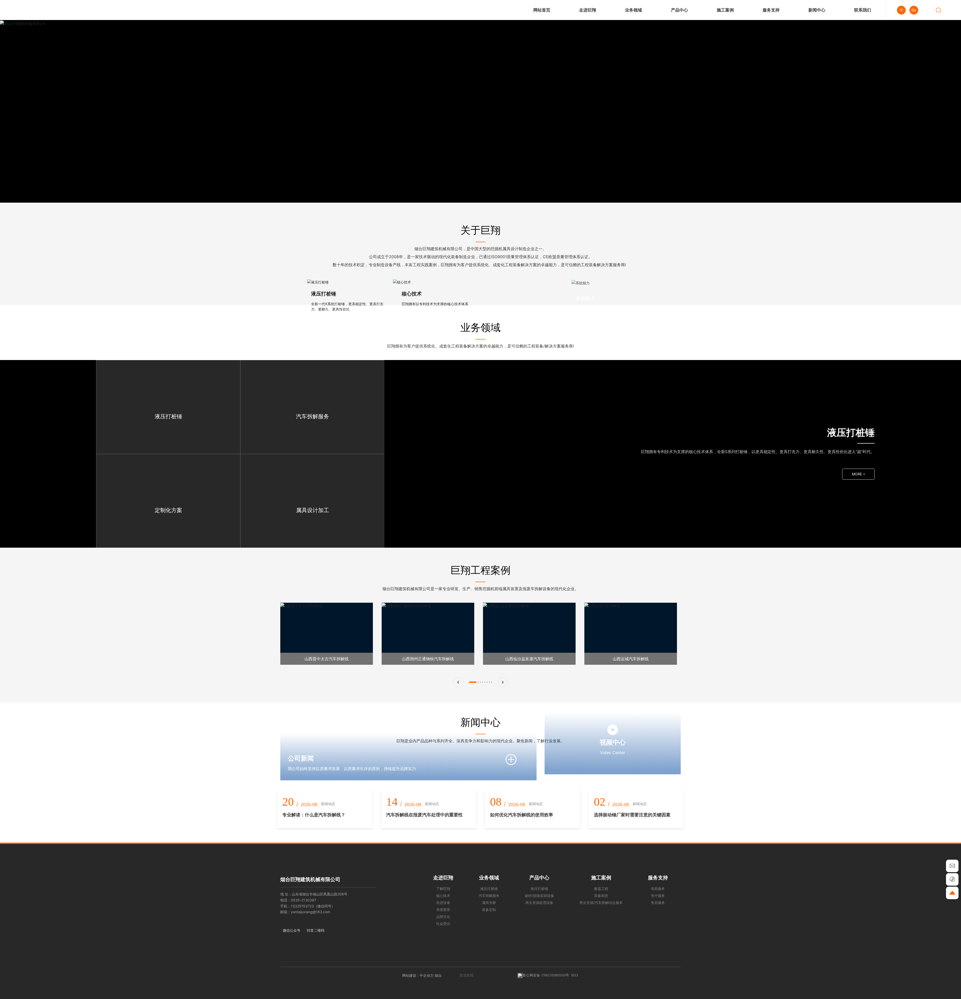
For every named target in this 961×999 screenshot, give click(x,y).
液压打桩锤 (323, 294)
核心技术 (412, 294)
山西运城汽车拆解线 (631, 658)
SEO (574, 975)
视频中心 (613, 742)
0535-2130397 (303, 900)
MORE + (858, 474)
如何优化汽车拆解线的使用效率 (521, 814)
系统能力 (586, 294)
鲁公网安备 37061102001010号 (546, 975)
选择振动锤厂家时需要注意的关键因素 (632, 814)
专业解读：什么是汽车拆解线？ (313, 814)
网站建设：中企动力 (418, 975)
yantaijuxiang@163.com (310, 912)
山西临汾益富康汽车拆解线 (529, 658)
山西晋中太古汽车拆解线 (327, 658)
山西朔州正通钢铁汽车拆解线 (428, 658)
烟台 (438, 975)
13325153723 (302, 906)
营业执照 (466, 975)
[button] (458, 682)
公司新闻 (301, 758)
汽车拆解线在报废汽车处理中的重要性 (424, 814)
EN (913, 10)
